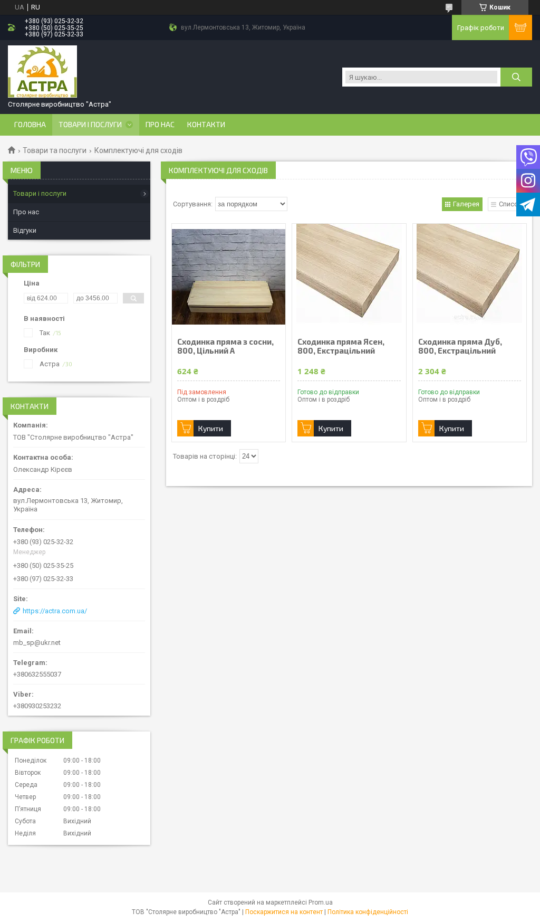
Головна (30, 124)
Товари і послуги (90, 124)
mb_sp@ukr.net (37, 643)
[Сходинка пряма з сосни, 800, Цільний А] (228, 276)
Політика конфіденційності (367, 912)
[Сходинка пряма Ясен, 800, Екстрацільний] (349, 276)
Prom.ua (320, 902)
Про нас (160, 124)
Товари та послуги (54, 150)
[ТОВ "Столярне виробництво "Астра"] (42, 71)
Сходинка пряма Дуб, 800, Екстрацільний (460, 346)
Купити (210, 428)
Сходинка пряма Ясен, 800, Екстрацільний (340, 346)
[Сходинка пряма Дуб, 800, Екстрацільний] (469, 276)
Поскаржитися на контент (284, 912)
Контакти (206, 124)
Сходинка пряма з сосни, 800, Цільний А (225, 346)
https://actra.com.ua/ (55, 611)
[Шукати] (516, 77)
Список (510, 204)
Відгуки (24, 230)
